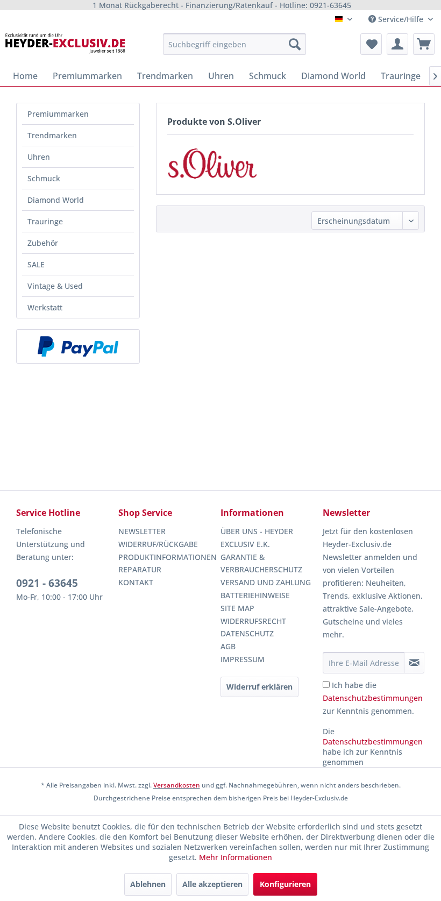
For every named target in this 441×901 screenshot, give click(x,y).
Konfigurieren (285, 884)
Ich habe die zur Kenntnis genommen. (373, 698)
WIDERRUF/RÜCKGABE (158, 544)
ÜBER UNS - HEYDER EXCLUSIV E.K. (256, 537)
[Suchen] (294, 44)
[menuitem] (235, 44)
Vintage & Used (55, 286)
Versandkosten (176, 785)
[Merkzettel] (371, 44)
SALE (36, 264)
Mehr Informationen (235, 857)
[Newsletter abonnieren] (414, 662)
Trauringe (45, 221)
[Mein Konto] (397, 44)
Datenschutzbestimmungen (373, 698)
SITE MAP (237, 608)
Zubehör (42, 243)
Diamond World (55, 200)
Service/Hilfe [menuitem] (400, 19)
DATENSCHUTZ (247, 633)
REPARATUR (139, 569)
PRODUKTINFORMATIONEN (166, 557)
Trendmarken (52, 135)
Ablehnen (148, 884)
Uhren (38, 157)
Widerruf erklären (259, 687)
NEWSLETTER (142, 531)
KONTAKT (135, 582)
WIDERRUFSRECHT (253, 621)
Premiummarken (58, 114)
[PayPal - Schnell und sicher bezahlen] (78, 346)
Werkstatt (44, 307)
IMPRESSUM (242, 659)
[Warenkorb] (424, 44)
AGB (228, 646)
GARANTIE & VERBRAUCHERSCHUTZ (261, 563)
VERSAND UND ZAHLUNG (265, 582)
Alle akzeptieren (212, 884)
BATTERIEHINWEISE (255, 595)
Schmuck (43, 178)
